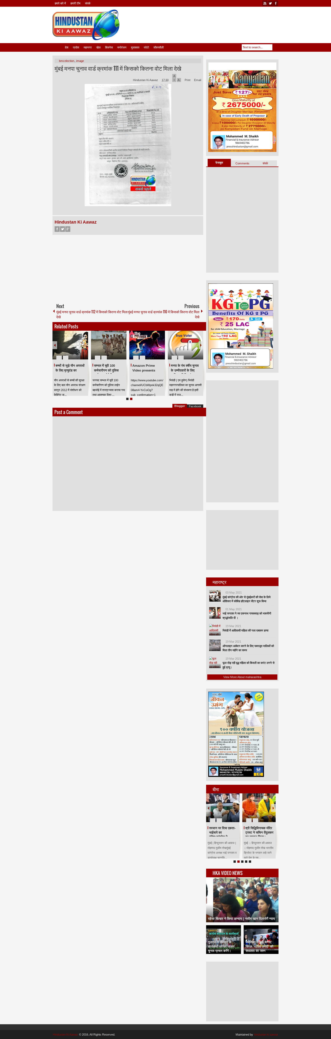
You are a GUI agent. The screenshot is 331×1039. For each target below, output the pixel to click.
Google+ (67, 229)
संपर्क (87, 3)
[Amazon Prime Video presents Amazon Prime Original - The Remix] (147, 345)
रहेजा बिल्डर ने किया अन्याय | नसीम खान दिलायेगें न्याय (241, 919)
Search (275, 47)
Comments (242, 163)
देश (66, 47)
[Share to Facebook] (73, 348)
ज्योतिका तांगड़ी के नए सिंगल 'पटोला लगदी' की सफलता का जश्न (259, 946)
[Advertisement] (209, 19)
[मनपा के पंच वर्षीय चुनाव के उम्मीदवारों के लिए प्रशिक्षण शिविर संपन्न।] (185, 345)
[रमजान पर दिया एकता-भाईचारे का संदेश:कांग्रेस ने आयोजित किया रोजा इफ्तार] (222, 807)
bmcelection (66, 60)
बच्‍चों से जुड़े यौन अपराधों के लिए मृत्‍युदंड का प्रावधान (70, 370)
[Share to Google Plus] (83, 348)
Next (201, 345)
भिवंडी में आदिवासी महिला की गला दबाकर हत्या (245, 630)
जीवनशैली (158, 47)
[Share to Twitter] (78, 348)
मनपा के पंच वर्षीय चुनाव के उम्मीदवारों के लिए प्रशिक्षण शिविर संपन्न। (185, 370)
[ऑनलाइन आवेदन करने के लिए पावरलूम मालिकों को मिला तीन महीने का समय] (215, 645)
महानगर (88, 47)
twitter (270, 3)
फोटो (146, 47)
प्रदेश (76, 47)
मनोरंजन (121, 47)
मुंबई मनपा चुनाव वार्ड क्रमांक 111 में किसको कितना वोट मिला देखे (118, 68)
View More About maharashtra (242, 677)
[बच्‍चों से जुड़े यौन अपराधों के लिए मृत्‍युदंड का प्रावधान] (70, 345)
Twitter (62, 229)
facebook (275, 3)
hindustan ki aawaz (266, 1034)
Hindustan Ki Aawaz (146, 80)
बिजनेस (109, 47)
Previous (54, 345)
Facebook (57, 229)
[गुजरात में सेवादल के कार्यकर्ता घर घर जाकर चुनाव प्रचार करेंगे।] (223, 939)
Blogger (179, 406)
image (80, 60)
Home (58, 47)
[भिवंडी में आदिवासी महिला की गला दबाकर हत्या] (215, 630)
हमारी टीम (75, 3)
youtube (264, 3)
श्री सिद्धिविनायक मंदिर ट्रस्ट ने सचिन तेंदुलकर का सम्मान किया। (259, 832)
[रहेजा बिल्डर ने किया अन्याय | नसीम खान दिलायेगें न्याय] (242, 899)
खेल (98, 47)
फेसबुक (219, 162)
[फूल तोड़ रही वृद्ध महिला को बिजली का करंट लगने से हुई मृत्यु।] (215, 662)
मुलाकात (135, 47)
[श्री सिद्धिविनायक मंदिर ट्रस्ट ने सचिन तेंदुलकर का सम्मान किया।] (259, 807)
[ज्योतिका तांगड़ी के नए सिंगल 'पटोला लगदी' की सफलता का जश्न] (261, 939)
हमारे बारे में (60, 3)
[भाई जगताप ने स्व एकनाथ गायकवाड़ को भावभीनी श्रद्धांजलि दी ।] (215, 613)
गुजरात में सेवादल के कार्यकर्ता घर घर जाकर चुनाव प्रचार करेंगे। (221, 946)
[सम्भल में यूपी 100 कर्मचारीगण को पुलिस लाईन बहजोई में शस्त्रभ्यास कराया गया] (109, 345)
